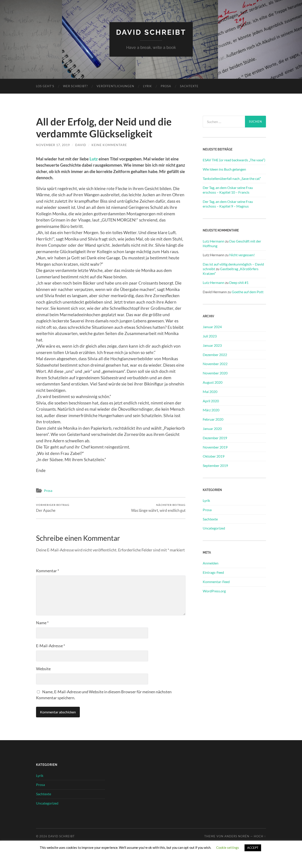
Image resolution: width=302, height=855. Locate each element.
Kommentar (47, 570)
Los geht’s (45, 86)
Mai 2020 (210, 391)
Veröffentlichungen (115, 86)
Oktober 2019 (213, 456)
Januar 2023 (212, 345)
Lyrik (147, 86)
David (80, 145)
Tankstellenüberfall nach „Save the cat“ (232, 178)
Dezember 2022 (215, 354)
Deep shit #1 (238, 282)
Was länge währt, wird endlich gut (158, 508)
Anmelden (210, 563)
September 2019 (215, 465)
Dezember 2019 (215, 438)
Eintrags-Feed (213, 572)
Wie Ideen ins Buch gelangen (224, 169)
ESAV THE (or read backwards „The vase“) (234, 160)
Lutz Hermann (213, 241)
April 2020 (211, 401)
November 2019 (215, 447)
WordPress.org (214, 591)
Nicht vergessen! (242, 255)
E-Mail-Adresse (50, 645)
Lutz (94, 158)
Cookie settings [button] (227, 847)
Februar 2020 (213, 419)
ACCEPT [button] (252, 847)
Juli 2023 (210, 336)
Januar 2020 (212, 428)
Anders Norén (236, 836)
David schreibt (151, 32)
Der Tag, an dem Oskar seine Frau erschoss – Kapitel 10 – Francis (228, 189)
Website (43, 668)
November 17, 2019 (53, 145)
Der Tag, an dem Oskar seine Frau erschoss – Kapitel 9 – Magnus (228, 203)
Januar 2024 (212, 327)
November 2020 (215, 373)
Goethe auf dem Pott (248, 292)
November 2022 (215, 364)
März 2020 (211, 410)
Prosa (166, 86)
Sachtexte (189, 86)
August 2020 (212, 382)
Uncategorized (214, 528)
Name (42, 622)
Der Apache (52, 508)
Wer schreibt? (75, 86)
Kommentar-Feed (216, 582)
